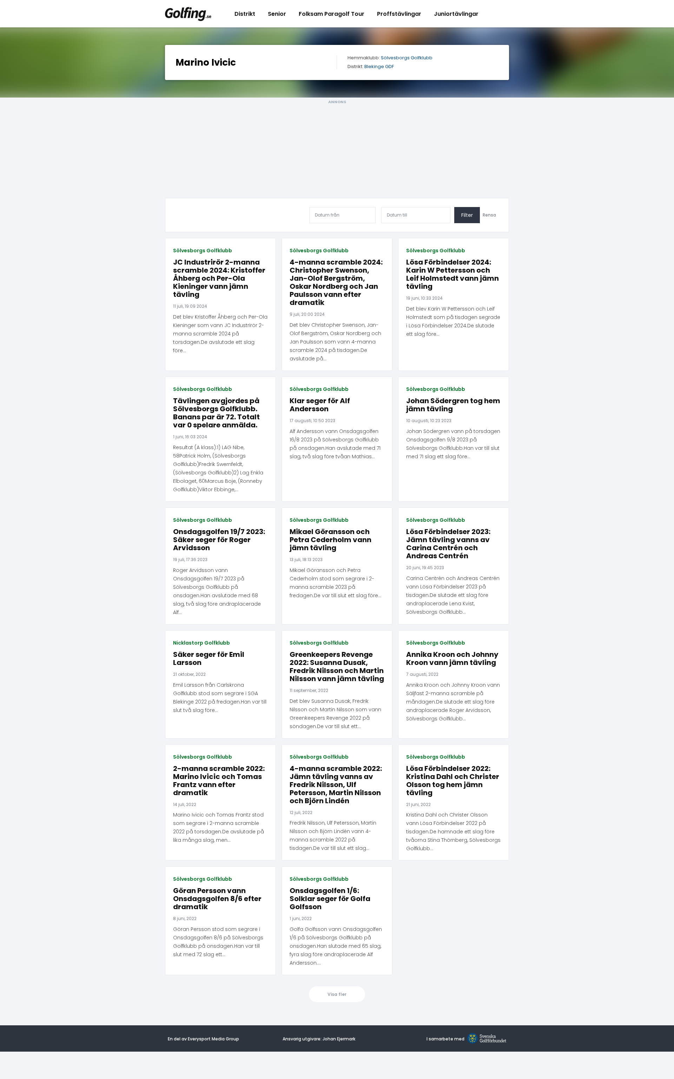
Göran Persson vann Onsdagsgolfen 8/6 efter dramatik (217, 899)
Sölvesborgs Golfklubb (406, 58)
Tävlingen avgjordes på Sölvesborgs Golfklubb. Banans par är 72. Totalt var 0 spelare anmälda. (216, 413)
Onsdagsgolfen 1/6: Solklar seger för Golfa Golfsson (330, 899)
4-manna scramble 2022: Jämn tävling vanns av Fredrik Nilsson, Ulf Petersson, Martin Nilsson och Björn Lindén (336, 785)
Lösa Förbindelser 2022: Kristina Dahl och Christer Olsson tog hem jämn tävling (452, 781)
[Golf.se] (485, 1039)
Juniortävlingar (456, 14)
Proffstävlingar (399, 14)
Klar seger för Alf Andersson (320, 405)
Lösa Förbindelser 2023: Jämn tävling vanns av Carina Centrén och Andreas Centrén (448, 544)
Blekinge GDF (379, 66)
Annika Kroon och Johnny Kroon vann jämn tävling (452, 659)
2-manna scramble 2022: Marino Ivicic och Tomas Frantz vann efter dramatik (219, 781)
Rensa (489, 215)
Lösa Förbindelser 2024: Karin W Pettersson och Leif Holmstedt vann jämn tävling (452, 274)
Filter (467, 215)
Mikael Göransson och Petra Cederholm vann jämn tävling (330, 540)
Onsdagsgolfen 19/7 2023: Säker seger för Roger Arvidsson (219, 540)
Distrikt (244, 14)
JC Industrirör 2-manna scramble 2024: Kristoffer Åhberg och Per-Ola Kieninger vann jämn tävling (219, 278)
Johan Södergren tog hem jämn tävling (453, 405)
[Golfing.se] (188, 13)
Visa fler (337, 994)
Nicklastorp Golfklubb (201, 642)
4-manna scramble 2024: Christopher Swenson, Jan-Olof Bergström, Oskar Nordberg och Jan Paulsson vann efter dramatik (336, 282)
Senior (277, 14)
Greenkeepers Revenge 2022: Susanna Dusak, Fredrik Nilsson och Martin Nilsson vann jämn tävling (337, 667)
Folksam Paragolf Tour (331, 14)
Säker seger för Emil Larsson (208, 659)
